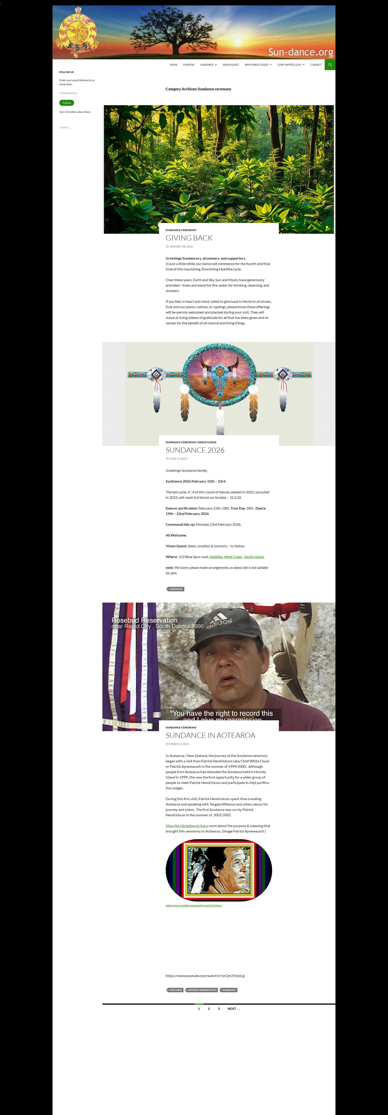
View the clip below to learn (187, 825)
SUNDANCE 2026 (195, 449)
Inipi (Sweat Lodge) (257, 64)
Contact (316, 64)
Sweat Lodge (206, 442)
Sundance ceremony (181, 230)
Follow (67, 103)
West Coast (233, 556)
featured (176, 989)
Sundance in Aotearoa (210, 735)
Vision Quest (231, 64)
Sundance (207, 64)
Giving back (189, 237)
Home (173, 64)
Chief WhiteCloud (289, 64)
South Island (254, 556)
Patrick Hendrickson (202, 989)
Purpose (188, 64)
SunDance (176, 589)
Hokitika (216, 556)
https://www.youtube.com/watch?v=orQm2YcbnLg (193, 905)
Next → (234, 1008)
